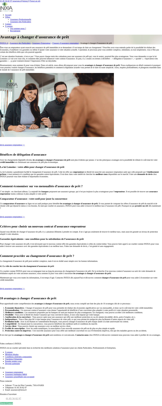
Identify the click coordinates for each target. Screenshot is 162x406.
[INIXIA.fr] (6, 10)
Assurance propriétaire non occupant (19, 377)
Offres (7, 17)
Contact (8, 24)
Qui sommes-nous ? (18, 28)
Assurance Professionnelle (20, 19)
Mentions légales (11, 354)
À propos (9, 26)
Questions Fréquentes (13, 359)
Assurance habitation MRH (16, 374)
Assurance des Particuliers (20, 22)
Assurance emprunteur (14, 372)
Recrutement (15, 31)
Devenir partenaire (12, 363)
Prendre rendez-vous (13, 361)
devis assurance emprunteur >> (12, 145)
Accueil (8, 15)
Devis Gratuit (6, 403)
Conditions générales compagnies (18, 357)
